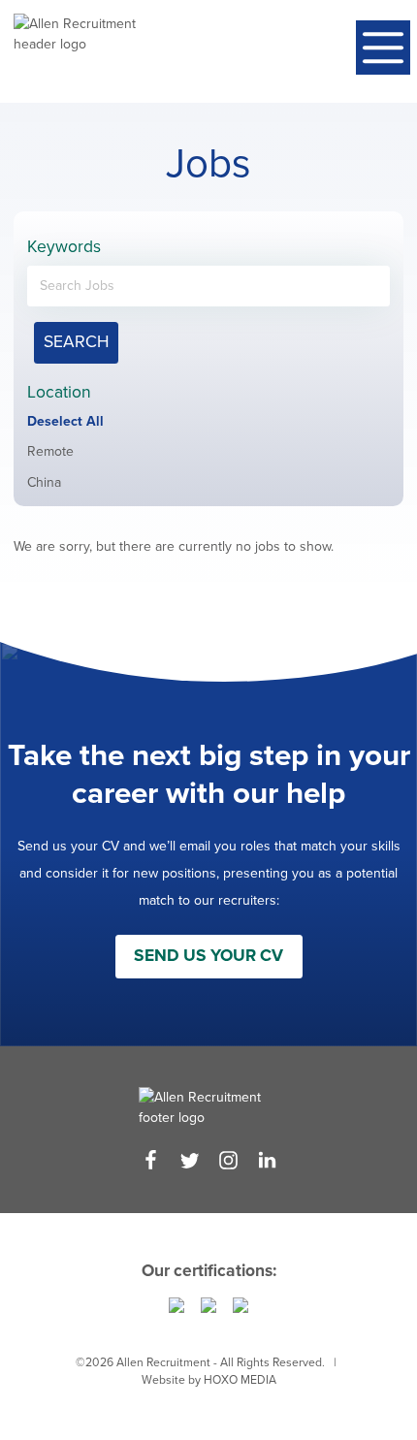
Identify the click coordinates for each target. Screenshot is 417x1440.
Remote (50, 451)
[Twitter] (189, 1160)
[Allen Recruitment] (75, 51)
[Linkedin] (267, 1160)
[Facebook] (151, 1160)
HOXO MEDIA (240, 1380)
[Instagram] (228, 1160)
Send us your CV (208, 955)
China (44, 482)
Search (76, 342)
